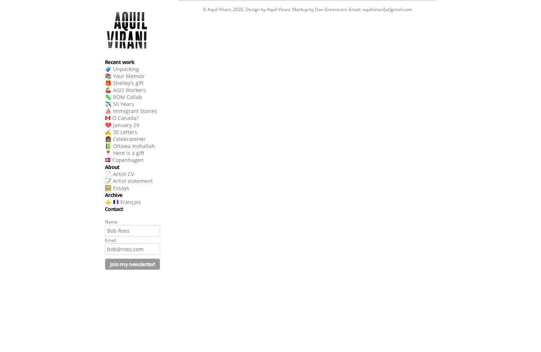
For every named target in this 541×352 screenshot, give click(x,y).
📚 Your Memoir (125, 76)
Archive (114, 194)
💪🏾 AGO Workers (125, 90)
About (112, 166)
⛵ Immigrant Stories (131, 111)
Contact (114, 208)
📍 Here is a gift (124, 152)
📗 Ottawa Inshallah (130, 145)
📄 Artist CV (119, 173)
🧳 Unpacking (122, 69)
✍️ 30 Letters (121, 132)
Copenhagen (127, 159)
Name (111, 222)
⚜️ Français (123, 201)
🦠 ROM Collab (123, 97)
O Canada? (125, 118)
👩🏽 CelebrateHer (125, 138)
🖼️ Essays (117, 187)
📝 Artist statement (129, 180)
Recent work (119, 62)
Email (110, 240)
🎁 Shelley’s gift (124, 83)
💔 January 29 (122, 125)
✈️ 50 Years (119, 104)
